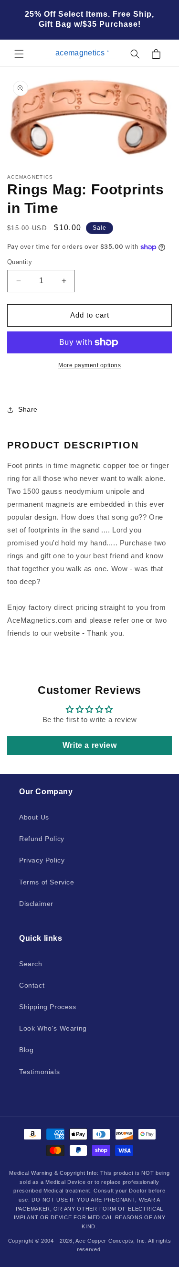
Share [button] (28, 409)
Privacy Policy (41, 860)
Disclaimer (36, 903)
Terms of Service (46, 882)
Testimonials (39, 1071)
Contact (31, 985)
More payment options (89, 365)
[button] (19, 54)
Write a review (89, 745)
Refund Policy (41, 838)
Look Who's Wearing (53, 1028)
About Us (34, 817)
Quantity (19, 262)
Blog (26, 1050)
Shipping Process (47, 1007)
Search (30, 964)
